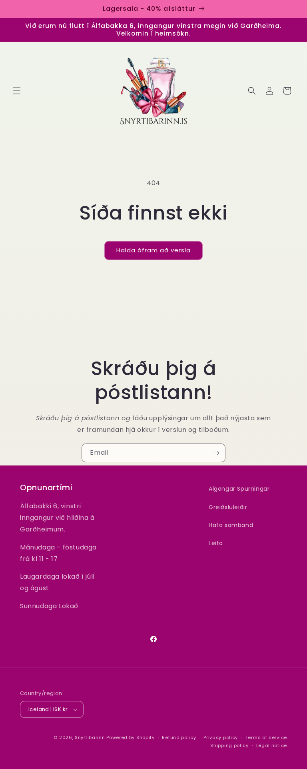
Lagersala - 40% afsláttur (149, 8)
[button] (17, 91)
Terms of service (266, 737)
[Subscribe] (216, 452)
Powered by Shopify (130, 737)
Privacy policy (220, 737)
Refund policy (179, 737)
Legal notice (271, 745)
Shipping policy (229, 745)
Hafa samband (231, 525)
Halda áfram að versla (153, 250)
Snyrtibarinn (90, 737)
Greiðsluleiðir (228, 507)
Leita (216, 543)
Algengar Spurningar (239, 489)
